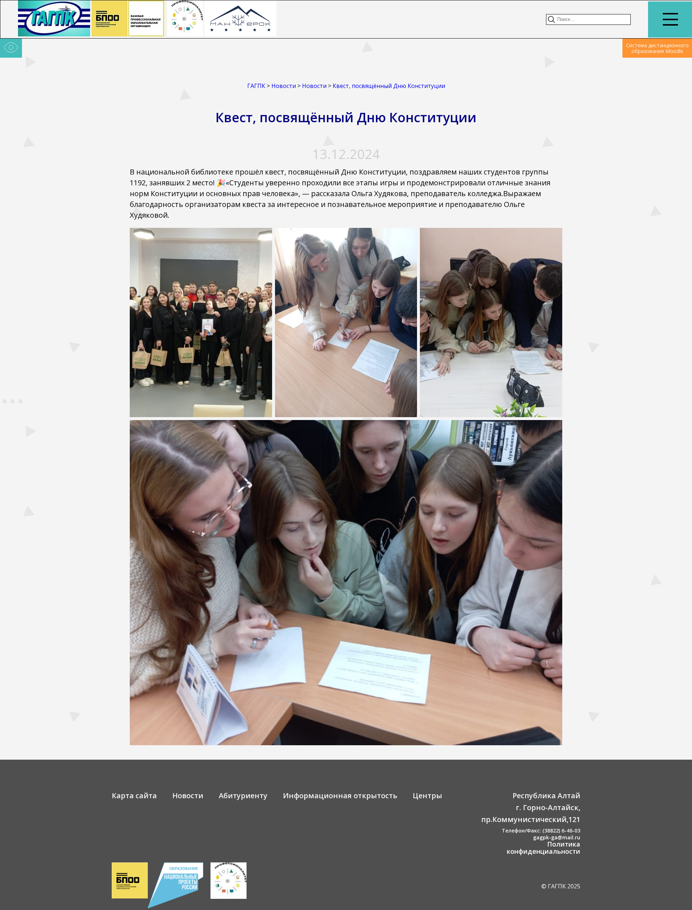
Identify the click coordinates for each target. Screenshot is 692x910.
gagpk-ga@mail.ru (556, 837)
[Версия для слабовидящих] (11, 48)
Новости (187, 795)
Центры (427, 795)
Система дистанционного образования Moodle (657, 48)
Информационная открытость (340, 795)
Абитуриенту (243, 795)
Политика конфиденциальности (543, 848)
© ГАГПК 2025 (560, 886)
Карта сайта (134, 795)
